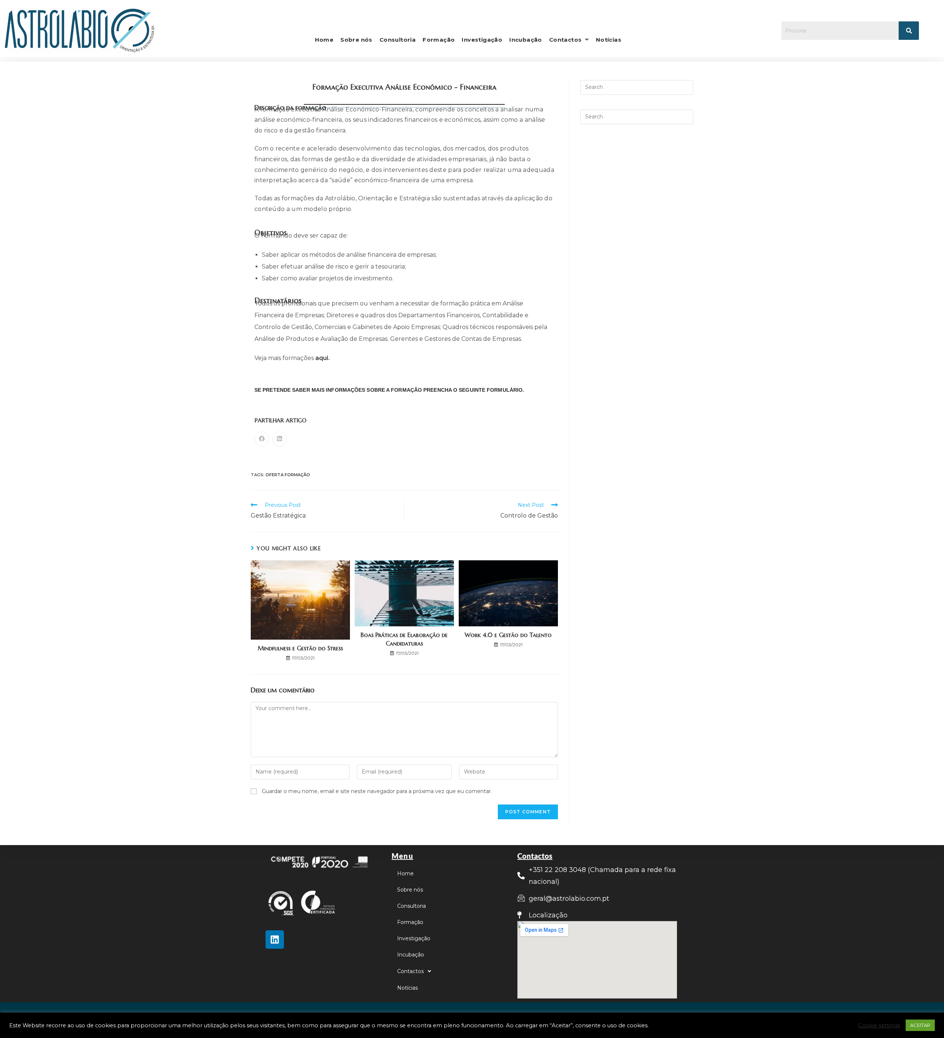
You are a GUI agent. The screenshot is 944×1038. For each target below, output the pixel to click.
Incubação (525, 39)
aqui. (322, 357)
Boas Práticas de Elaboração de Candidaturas (404, 639)
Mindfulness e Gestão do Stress (300, 648)
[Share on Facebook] (261, 439)
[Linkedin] (275, 939)
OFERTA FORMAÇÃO (288, 474)
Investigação (482, 39)
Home (324, 39)
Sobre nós (356, 39)
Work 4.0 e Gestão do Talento (508, 635)
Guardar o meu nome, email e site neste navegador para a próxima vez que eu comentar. (377, 791)
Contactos (565, 39)
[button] (569, 39)
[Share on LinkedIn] (279, 439)
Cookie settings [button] (879, 1025)
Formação (439, 39)
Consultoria (397, 39)
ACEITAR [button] (920, 1025)
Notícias (608, 39)
